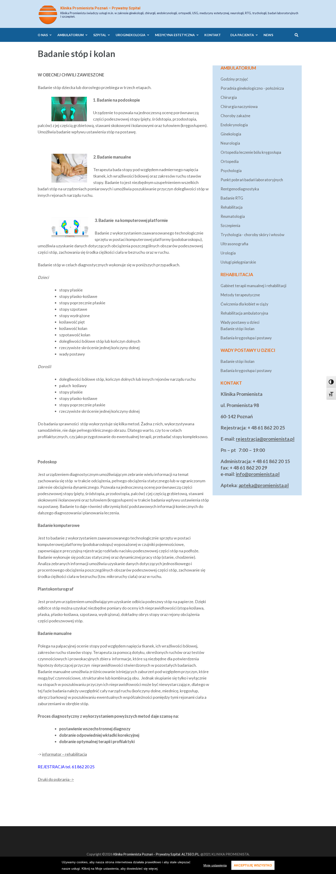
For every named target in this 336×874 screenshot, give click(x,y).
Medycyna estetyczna (175, 35)
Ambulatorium (70, 35)
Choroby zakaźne (235, 115)
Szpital (99, 35)
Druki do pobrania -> (56, 779)
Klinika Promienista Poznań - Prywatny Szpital (146, 854)
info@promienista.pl (258, 474)
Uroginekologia (130, 35)
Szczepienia (230, 225)
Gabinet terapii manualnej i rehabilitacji (253, 285)
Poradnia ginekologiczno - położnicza (252, 88)
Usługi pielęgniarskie (238, 262)
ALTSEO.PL (190, 854)
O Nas (43, 35)
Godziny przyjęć (234, 79)
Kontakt (212, 35)
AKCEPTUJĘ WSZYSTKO (253, 865)
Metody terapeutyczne (240, 294)
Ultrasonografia (234, 243)
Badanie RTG (232, 198)
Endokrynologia (234, 124)
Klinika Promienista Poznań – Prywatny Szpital (100, 8)
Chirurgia (229, 97)
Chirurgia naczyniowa (239, 106)
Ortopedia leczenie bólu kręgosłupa (251, 152)
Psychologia (231, 170)
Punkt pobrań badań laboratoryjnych (252, 179)
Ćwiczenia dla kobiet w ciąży (244, 304)
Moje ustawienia (215, 865)
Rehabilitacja (232, 207)
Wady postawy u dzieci (240, 322)
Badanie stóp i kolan (237, 328)
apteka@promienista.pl (264, 485)
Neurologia (230, 143)
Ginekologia (231, 134)
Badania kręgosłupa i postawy (246, 337)
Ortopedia (230, 161)
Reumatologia (233, 216)
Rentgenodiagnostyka (240, 188)
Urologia (228, 253)
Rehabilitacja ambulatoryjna (244, 313)
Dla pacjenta (242, 35)
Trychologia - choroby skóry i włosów (252, 234)
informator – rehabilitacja (64, 754)
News (268, 35)
